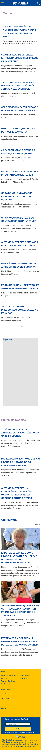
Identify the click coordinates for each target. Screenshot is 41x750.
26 (21, 325)
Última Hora (9, 519)
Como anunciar (25, 675)
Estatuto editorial (6, 684)
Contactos (23, 678)
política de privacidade (26, 732)
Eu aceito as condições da (18, 732)
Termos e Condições (8, 681)
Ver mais (37, 525)
